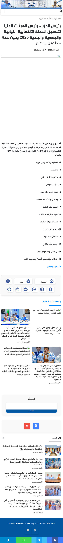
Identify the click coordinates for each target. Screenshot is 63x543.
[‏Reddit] (35, 289)
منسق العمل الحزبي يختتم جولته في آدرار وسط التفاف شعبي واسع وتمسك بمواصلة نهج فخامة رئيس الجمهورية (23, 489)
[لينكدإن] (9, 281)
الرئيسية (55, 18)
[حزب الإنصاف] (31, 4)
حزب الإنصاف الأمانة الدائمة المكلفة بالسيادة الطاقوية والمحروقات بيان (22, 448)
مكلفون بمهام (54, 266)
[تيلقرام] (8, 540)
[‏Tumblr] (51, 289)
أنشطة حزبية (44, 18)
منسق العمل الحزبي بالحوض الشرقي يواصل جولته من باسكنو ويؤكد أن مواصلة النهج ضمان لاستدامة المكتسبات (23, 475)
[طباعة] (10, 289)
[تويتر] (39, 540)
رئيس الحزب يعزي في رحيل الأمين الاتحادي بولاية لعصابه (48, 329)
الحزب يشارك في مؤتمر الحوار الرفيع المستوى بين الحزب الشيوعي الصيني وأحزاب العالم (16, 368)
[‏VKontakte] (27, 289)
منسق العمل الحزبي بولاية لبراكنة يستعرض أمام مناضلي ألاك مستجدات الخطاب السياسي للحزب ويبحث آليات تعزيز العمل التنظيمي (15, 333)
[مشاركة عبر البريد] (18, 289)
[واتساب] (24, 540)
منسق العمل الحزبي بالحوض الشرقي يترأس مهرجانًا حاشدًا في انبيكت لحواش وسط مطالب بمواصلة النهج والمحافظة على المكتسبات (23, 505)
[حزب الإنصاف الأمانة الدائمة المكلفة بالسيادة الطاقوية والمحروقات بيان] (53, 450)
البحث (31, 399)
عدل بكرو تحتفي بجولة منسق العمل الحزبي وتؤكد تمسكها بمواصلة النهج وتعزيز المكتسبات (23, 462)
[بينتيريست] (43, 289)
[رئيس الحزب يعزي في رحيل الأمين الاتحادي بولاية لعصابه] (46, 317)
